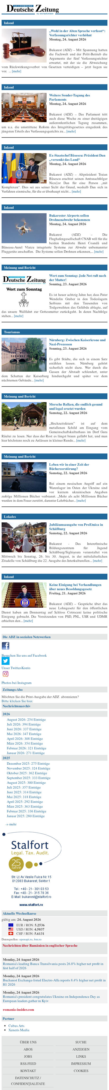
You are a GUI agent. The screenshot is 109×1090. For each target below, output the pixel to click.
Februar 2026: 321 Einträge (26, 748)
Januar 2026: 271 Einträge (26, 753)
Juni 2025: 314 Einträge (24, 792)
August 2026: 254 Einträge (26, 719)
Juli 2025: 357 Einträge (24, 787)
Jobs (28, 1056)
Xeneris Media (18, 1029)
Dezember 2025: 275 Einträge (28, 763)
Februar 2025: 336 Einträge (26, 811)
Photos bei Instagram (16, 682)
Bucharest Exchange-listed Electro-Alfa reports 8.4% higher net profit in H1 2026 (54, 982)
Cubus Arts (16, 1025)
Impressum (81, 1063)
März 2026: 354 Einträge (25, 743)
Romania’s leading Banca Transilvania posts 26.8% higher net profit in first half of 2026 (53, 965)
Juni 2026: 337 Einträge (24, 729)
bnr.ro (38, 939)
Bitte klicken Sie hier (17, 701)
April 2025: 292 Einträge (25, 801)
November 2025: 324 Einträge (28, 768)
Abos (28, 1049)
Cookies (81, 1070)
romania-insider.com (18, 1009)
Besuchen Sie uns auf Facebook (24, 655)
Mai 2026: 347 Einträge (24, 734)
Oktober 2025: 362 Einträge (27, 773)
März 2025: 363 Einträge (25, 806)
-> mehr (11, 824)
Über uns (28, 1042)
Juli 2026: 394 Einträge (24, 724)
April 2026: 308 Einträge (25, 738)
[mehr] (16, 71)
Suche (81, 1042)
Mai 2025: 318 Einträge (24, 797)
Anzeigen (80, 1049)
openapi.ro (26, 939)
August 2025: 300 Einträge (26, 782)
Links (81, 1056)
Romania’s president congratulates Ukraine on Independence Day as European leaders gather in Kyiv (51, 998)
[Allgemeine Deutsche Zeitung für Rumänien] (38, 9)
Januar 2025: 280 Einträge (26, 816)
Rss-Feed (28, 1063)
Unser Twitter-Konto (16, 667)
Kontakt (28, 1070)
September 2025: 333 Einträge (29, 778)
